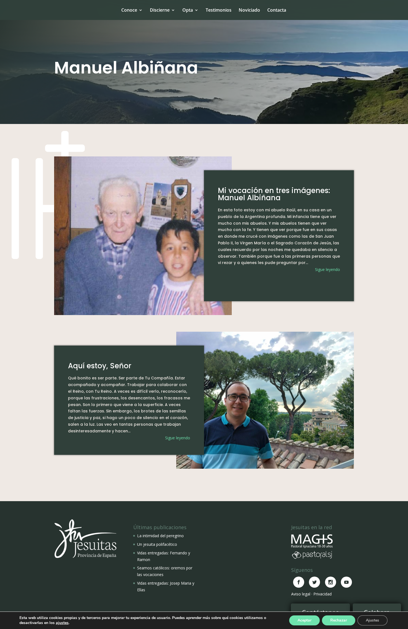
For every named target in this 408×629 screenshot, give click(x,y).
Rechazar (338, 620)
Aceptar (304, 620)
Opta (187, 10)
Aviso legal (300, 594)
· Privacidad (321, 594)
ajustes (62, 622)
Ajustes (372, 620)
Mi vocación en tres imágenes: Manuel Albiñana (274, 194)
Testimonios (218, 10)
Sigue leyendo (327, 269)
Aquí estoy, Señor (99, 366)
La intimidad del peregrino (160, 535)
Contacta (276, 10)
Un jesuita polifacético (157, 544)
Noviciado (249, 10)
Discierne (160, 10)
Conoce (129, 10)
